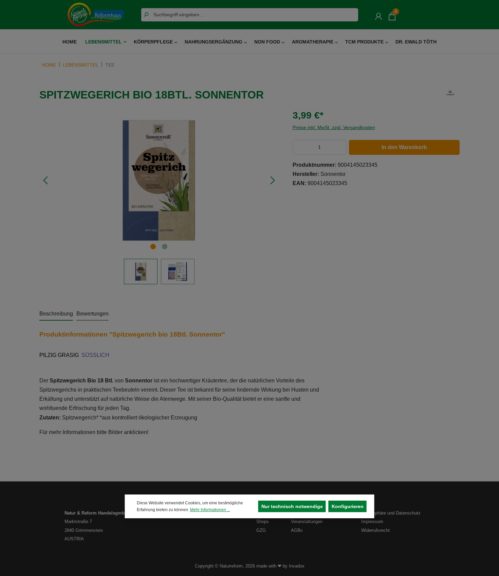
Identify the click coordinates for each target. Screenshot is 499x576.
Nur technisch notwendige (292, 506)
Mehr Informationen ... (210, 509)
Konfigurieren (348, 506)
